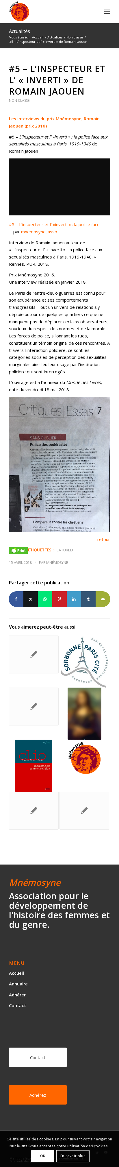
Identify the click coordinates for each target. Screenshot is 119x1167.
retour (103, 539)
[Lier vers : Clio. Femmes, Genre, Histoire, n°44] (34, 766)
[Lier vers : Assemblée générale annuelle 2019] (84, 759)
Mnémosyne (57, 562)
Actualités (19, 31)
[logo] (49, 11)
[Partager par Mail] (103, 599)
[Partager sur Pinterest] (59, 599)
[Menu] (107, 12)
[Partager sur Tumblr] (88, 599)
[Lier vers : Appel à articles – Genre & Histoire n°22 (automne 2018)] (34, 811)
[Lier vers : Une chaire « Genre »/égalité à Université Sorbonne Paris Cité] (84, 662)
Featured (64, 550)
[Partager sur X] (30, 599)
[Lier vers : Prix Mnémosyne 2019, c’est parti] (34, 706)
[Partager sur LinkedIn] (74, 599)
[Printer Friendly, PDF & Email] (18, 550)
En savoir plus (72, 1155)
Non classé (19, 100)
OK (42, 1155)
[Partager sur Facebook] (16, 599)
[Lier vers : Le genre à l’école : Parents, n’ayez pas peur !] (34, 654)
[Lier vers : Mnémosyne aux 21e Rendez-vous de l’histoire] (84, 714)
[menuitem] (107, 12)
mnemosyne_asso (39, 231)
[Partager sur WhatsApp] (45, 599)
